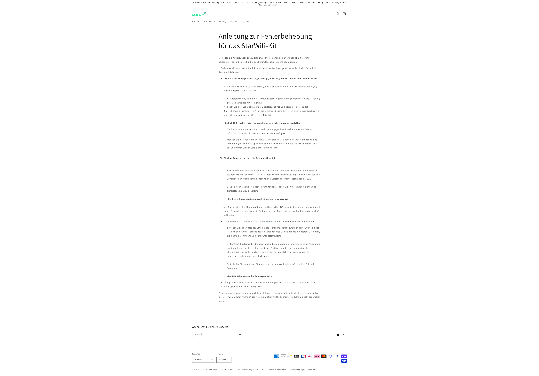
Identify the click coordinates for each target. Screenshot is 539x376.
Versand (264, 370)
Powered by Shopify (212, 370)
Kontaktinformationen (277, 370)
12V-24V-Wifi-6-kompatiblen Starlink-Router (259, 221)
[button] (209, 21)
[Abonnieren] (240, 334)
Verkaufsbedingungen (297, 370)
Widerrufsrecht (227, 370)
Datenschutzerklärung (244, 370)
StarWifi (201, 370)
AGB (256, 370)
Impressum (312, 370)
